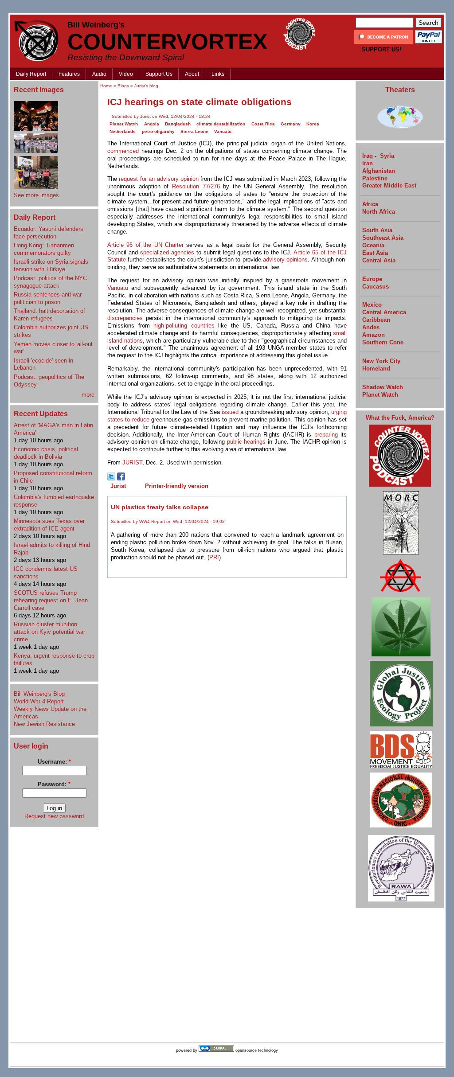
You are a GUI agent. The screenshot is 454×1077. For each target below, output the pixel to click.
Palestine (374, 178)
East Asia (375, 253)
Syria (387, 155)
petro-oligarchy (158, 131)
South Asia (377, 230)
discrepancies (125, 318)
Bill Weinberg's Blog (39, 694)
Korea (312, 123)
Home (106, 85)
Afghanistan (378, 171)
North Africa (378, 211)
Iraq (367, 155)
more (88, 394)
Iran (367, 163)
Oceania (373, 245)
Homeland (376, 368)
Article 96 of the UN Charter (145, 245)
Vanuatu (222, 131)
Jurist (118, 486)
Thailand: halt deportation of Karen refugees (49, 315)
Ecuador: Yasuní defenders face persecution (48, 233)
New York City (381, 361)
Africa (370, 204)
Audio (99, 74)
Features (69, 74)
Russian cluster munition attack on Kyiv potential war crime (49, 632)
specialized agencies (167, 252)
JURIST (132, 462)
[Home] (36, 40)
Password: (54, 784)
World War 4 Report (39, 701)
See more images (36, 195)
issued (230, 412)
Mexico (372, 304)
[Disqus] (227, 694)
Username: (54, 761)
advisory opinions (285, 259)
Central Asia (378, 260)
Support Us (158, 74)
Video (126, 74)
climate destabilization (220, 123)
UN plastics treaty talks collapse (159, 507)
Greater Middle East (389, 185)
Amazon (373, 335)
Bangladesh (178, 123)
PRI (214, 557)
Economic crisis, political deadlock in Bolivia (46, 453)
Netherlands (123, 131)
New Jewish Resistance (44, 724)
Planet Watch (124, 123)
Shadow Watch (382, 387)
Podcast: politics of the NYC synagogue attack (50, 282)
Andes (371, 327)
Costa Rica (263, 123)
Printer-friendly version (176, 486)
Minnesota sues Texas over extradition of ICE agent (49, 525)
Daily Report (31, 74)
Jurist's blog (146, 85)
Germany (291, 123)
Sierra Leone (194, 131)
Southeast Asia (382, 237)
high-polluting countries (184, 325)
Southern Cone (382, 342)
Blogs (123, 85)
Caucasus (375, 286)
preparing (326, 434)
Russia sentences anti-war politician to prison (48, 298)
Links (217, 74)
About (192, 74)
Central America (384, 312)
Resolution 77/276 (196, 186)
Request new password (54, 816)
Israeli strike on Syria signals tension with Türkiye (51, 265)
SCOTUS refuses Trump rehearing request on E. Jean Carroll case (51, 600)
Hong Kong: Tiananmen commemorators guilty (44, 249)
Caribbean (376, 319)
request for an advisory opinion (159, 179)
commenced (123, 151)
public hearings (246, 441)
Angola (151, 123)
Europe (372, 279)
